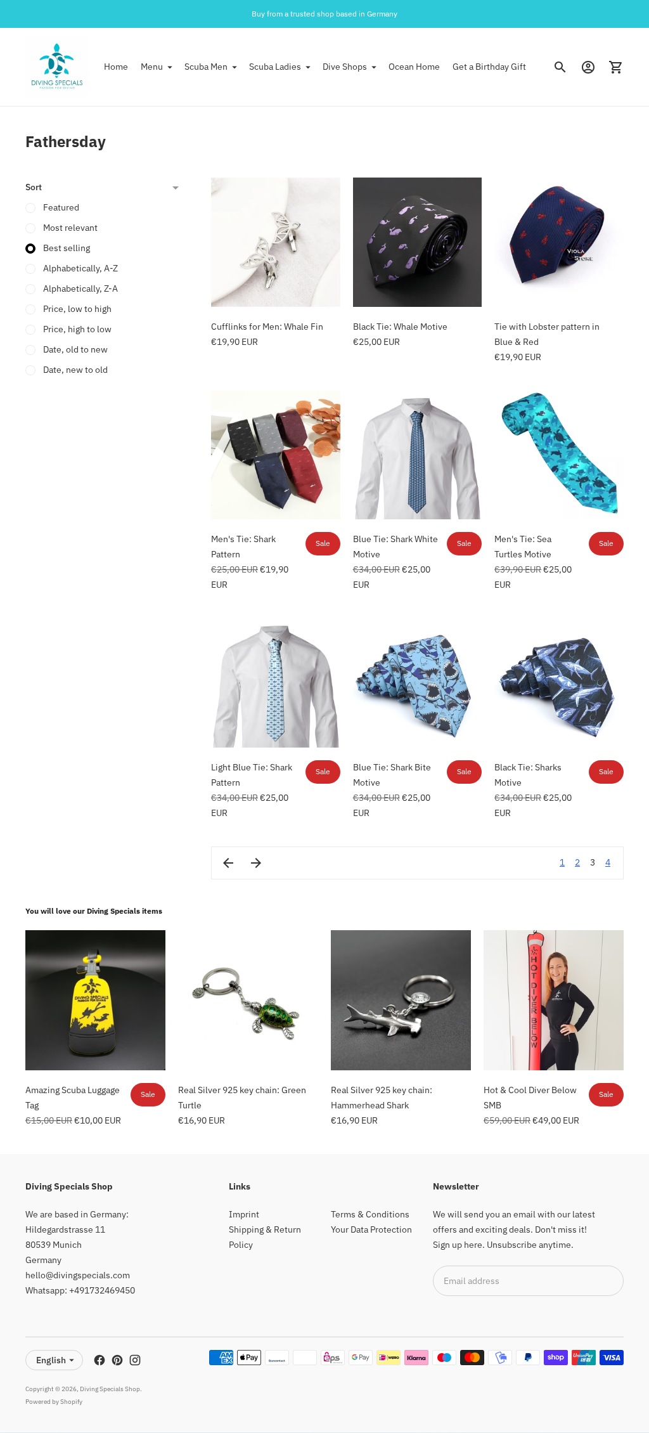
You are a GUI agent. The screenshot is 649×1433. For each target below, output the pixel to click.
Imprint (244, 1214)
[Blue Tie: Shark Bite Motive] (417, 683)
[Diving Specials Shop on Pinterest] (117, 1360)
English (51, 1360)
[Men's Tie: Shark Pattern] (275, 455)
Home (116, 66)
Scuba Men (206, 66)
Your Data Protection (371, 1229)
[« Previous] (228, 863)
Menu (152, 66)
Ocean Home (414, 66)
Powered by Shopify (53, 1401)
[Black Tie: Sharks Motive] (559, 683)
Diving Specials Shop (110, 1389)
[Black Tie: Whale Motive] (417, 242)
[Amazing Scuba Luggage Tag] (95, 1000)
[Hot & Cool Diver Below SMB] (554, 1000)
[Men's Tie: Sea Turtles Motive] (559, 455)
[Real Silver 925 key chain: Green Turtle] (248, 1000)
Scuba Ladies (275, 66)
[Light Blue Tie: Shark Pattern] (275, 683)
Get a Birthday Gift (489, 66)
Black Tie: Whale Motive (400, 326)
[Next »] (256, 863)
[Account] (588, 67)
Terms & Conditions (370, 1214)
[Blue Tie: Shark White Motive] (417, 455)
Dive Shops (345, 66)
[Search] (560, 67)
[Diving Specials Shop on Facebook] (99, 1360)
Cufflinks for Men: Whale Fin (267, 326)
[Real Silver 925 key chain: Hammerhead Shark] (401, 1000)
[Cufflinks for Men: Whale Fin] (275, 242)
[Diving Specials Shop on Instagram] (135, 1360)
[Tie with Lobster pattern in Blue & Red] (559, 242)
